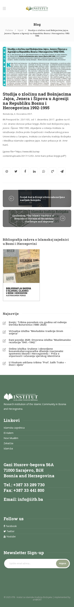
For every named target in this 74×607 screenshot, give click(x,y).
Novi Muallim (11, 438)
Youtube (11, 536)
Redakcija (8, 114)
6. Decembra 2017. (23, 114)
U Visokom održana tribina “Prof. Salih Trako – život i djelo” (37, 363)
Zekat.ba (8, 443)
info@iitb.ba (30, 499)
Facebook (11, 526)
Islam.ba (8, 448)
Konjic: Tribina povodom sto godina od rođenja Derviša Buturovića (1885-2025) (38, 323)
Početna (9, 30)
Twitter (10, 531)
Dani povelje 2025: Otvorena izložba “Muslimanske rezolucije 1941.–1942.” (40, 341)
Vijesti (20, 30)
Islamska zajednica (14, 428)
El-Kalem (8, 433)
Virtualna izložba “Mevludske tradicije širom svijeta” (36, 332)
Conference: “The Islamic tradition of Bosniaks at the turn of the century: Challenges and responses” (33, 218)
